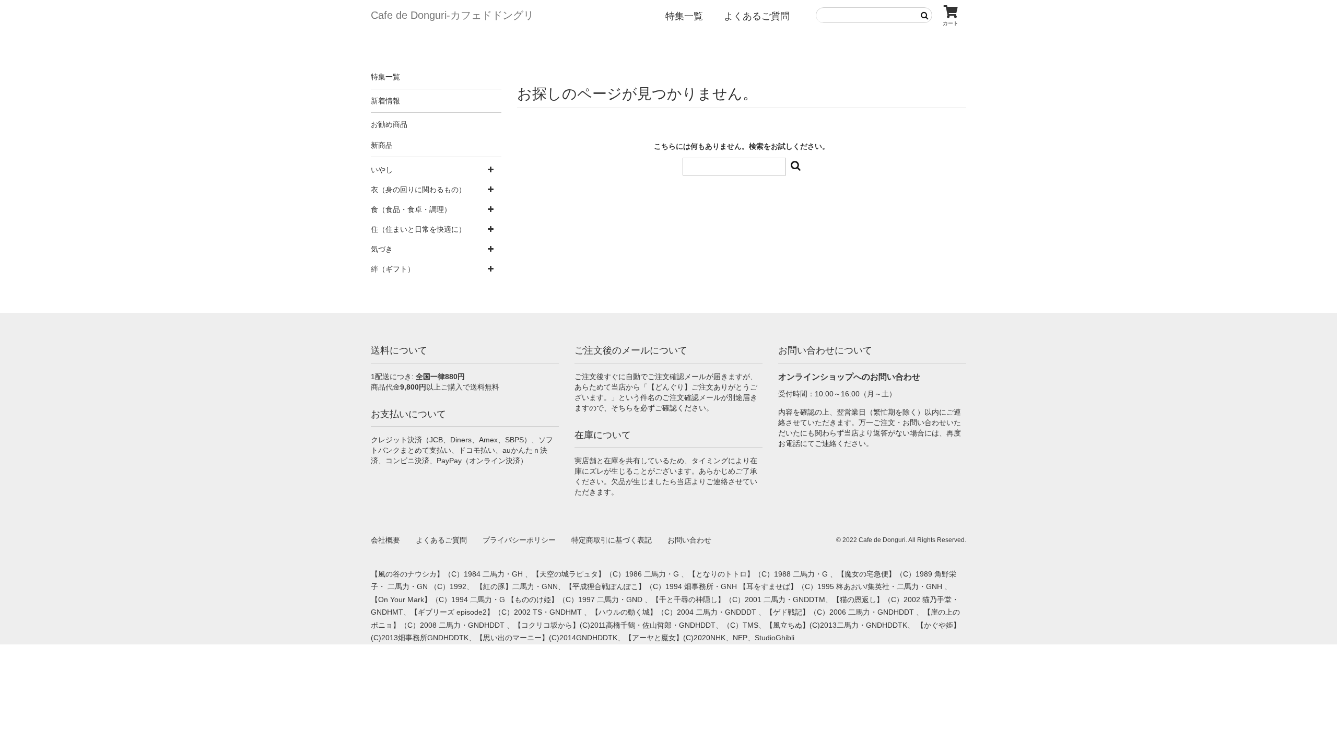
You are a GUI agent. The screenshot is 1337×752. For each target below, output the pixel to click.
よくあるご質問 (757, 16)
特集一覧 (684, 16)
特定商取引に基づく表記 (611, 540)
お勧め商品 (389, 124)
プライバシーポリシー (519, 540)
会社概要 (385, 540)
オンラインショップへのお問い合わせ (849, 376)
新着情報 (385, 101)
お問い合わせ (689, 540)
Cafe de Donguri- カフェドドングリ (452, 15)
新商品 (382, 145)
